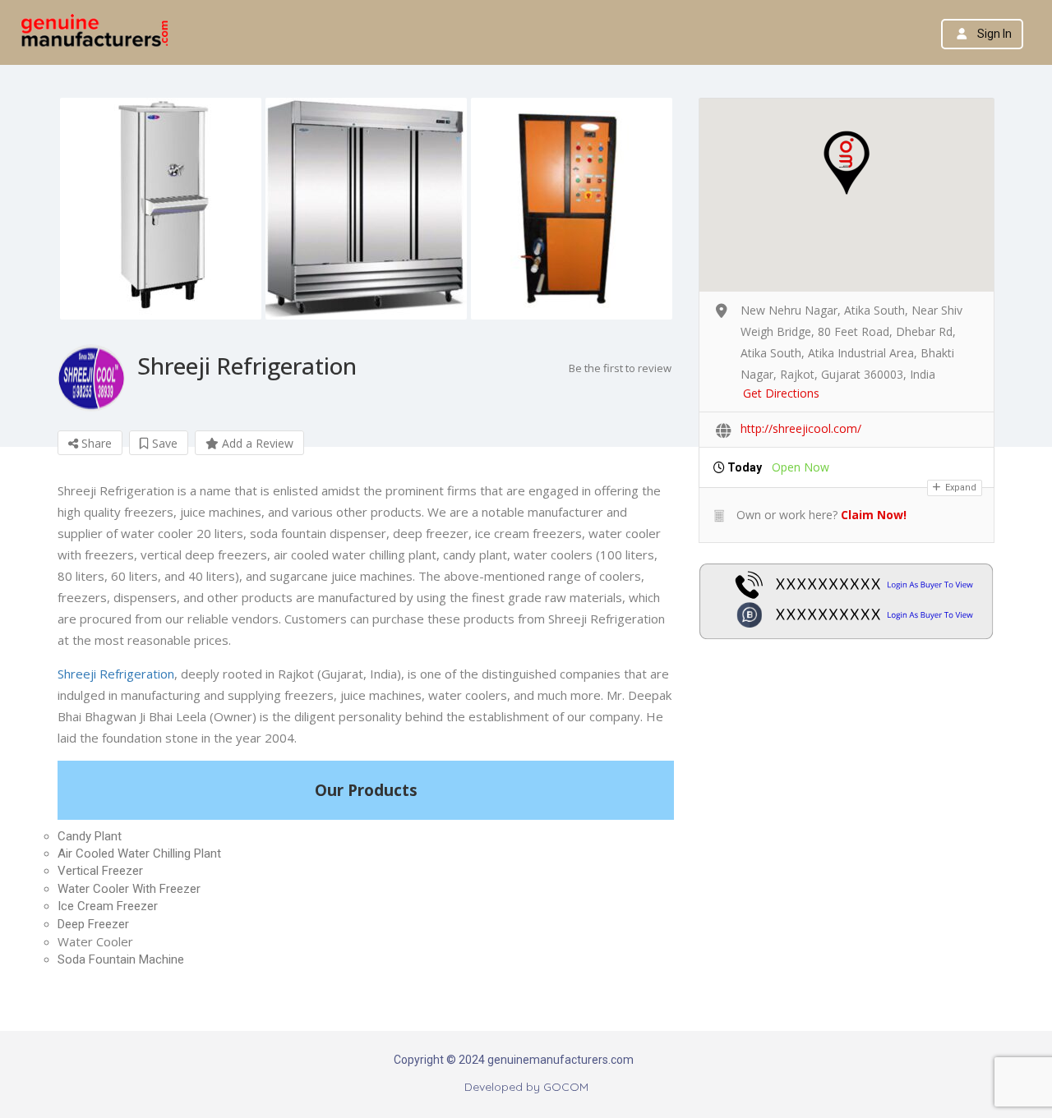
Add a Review (256, 443)
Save (163, 443)
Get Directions (781, 393)
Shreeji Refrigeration (116, 673)
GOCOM (565, 1086)
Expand (959, 487)
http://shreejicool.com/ (801, 428)
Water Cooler (95, 941)
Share (95, 443)
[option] (160, 209)
